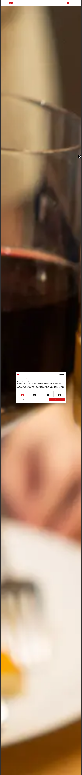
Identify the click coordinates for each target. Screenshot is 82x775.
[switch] (34, 395)
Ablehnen (25, 399)
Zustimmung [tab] (24, 378)
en (70, 3)
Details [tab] (41, 378)
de (67, 3)
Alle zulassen (57, 399)
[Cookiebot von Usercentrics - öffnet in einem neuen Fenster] (60, 374)
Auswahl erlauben (41, 399)
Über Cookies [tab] (57, 378)
